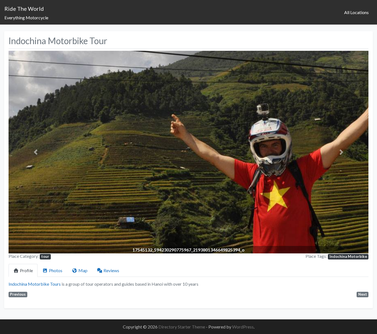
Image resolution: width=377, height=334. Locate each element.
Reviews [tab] (111, 270)
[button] (36, 152)
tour (45, 256)
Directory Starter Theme (182, 326)
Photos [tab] (55, 270)
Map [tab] (82, 270)
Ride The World (24, 8)
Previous (18, 294)
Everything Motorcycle (26, 17)
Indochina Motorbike (348, 256)
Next (362, 294)
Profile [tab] (26, 270)
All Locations (356, 12)
